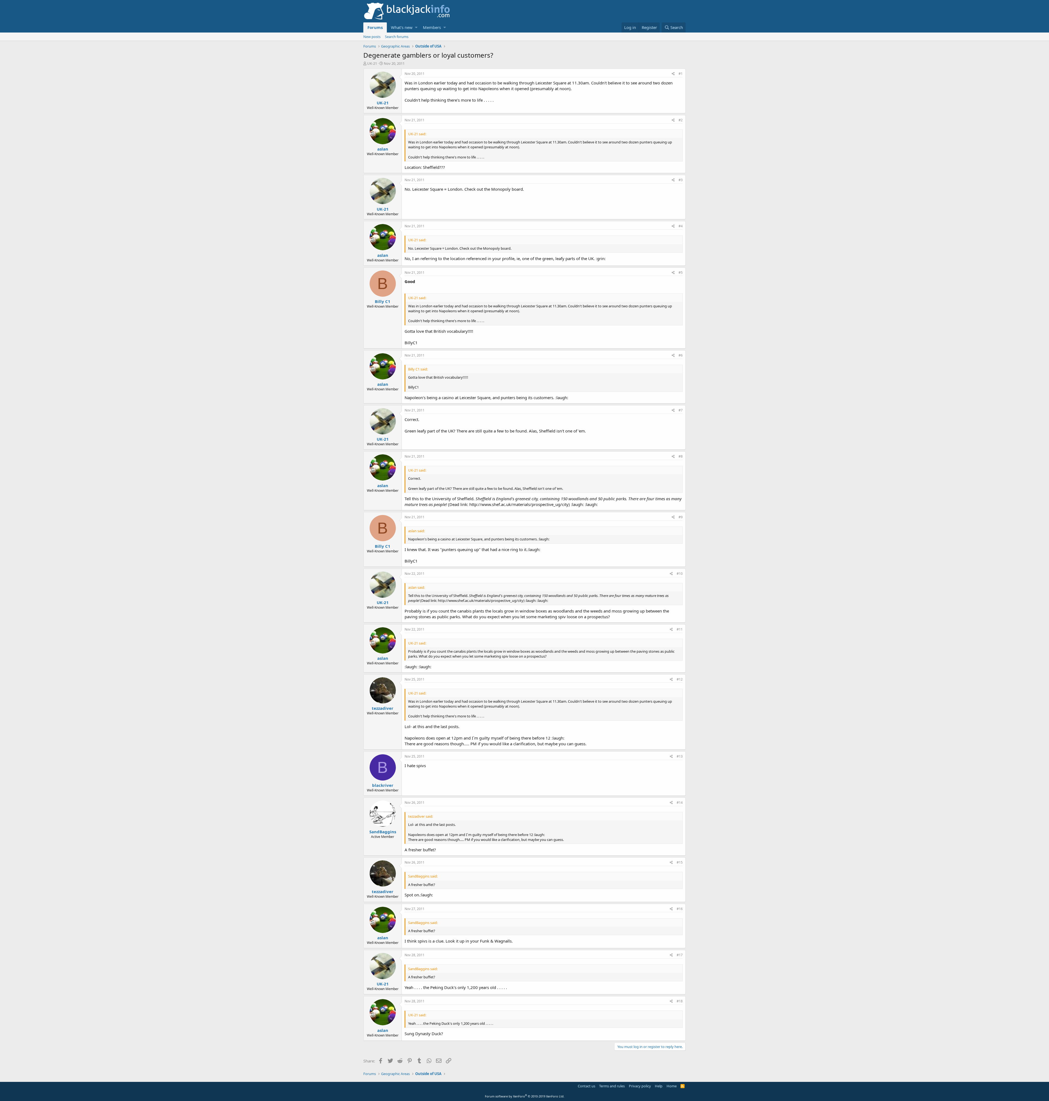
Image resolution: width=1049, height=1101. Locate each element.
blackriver (382, 785)
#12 (680, 679)
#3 (681, 180)
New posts (372, 36)
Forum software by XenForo (524, 1096)
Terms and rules (612, 1086)
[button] (416, 27)
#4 (681, 226)
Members (432, 27)
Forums (375, 27)
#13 (680, 756)
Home (672, 1086)
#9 (681, 517)
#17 (680, 955)
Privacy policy (640, 1086)
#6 (681, 355)
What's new (401, 27)
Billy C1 (382, 301)
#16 (680, 908)
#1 (681, 73)
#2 (681, 120)
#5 (681, 272)
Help (658, 1086)
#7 (681, 410)
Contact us (586, 1086)
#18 (680, 1001)
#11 (680, 629)
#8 (681, 456)
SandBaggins (382, 831)
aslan (382, 149)
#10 (680, 573)
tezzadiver (382, 708)
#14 (680, 802)
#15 (680, 862)
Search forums (396, 36)
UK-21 (372, 63)
